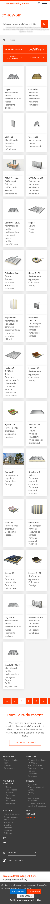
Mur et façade (11, 789)
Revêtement (9, 768)
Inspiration (8, 756)
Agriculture (32, 784)
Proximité (8, 827)
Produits (12, 40)
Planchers (10, 792)
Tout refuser (34, 891)
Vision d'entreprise (12, 814)
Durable (7, 824)
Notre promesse (11, 816)
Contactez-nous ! (25, 743)
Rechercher (44, 24)
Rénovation (33, 776)
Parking (31, 792)
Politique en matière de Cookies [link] (25, 900)
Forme (7, 762)
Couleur (7, 765)
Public (30, 795)
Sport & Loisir (33, 797)
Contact (30, 814)
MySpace (30, 817)
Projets (30, 781)
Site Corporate (15, 860)
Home (4, 40)
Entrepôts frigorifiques (37, 760)
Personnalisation (11, 760)
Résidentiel (32, 800)
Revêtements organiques (11, 802)
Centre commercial (36, 787)
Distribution (33, 773)
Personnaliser (25, 896)
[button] (14, 49)
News (29, 811)
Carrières (8, 830)
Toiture (8, 787)
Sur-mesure (9, 819)
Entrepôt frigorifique (36, 803)
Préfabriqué (11, 795)
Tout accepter (17, 891)
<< (7, 701)
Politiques (8, 833)
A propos (7, 811)
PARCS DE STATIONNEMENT (35, 764)
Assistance (8, 822)
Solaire (8, 797)
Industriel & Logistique (37, 805)
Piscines (31, 770)
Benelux (12, 852)
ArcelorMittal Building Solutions (16, 3)
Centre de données (36, 768)
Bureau (31, 789)
